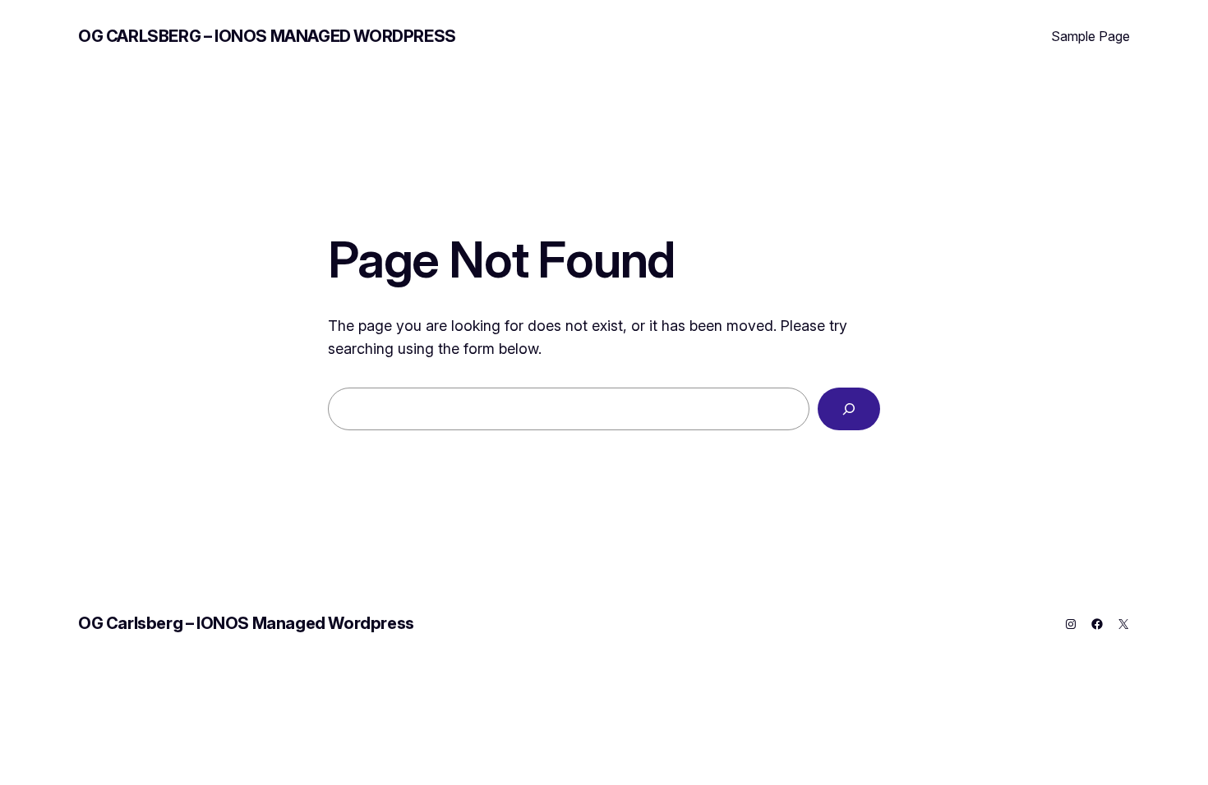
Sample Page (1090, 36)
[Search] (849, 409)
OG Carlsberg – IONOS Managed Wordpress (267, 36)
